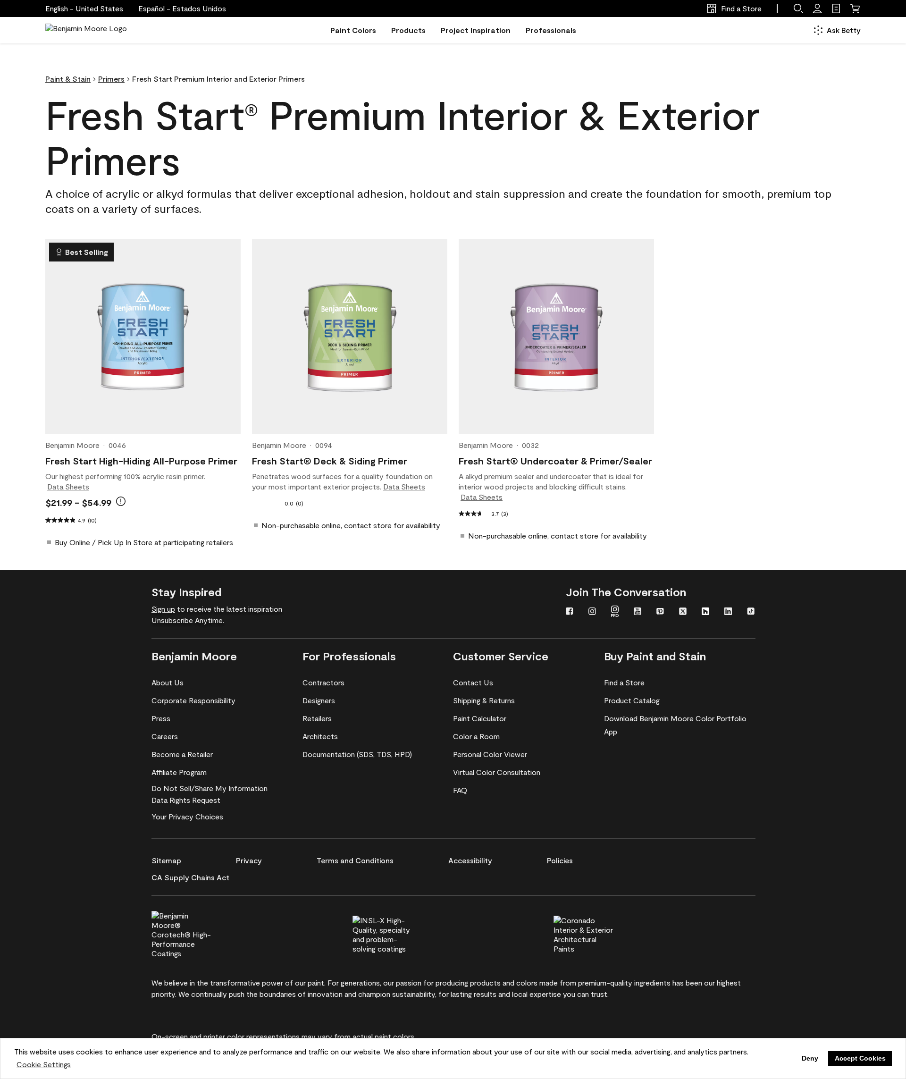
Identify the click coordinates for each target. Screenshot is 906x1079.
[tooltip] (120, 501)
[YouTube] (637, 612)
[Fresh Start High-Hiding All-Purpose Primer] (143, 336)
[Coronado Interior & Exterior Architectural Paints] (599, 933)
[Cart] (855, 8)
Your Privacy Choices (187, 816)
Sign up (163, 608)
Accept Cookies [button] (860, 1058)
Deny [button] (810, 1058)
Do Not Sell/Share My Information (209, 788)
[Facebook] (569, 612)
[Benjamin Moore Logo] (86, 30)
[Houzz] (705, 612)
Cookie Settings (44, 1064)
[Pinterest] (660, 612)
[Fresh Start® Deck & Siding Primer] (349, 336)
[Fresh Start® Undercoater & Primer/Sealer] (556, 336)
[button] (182, 8)
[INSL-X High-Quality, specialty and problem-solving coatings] (398, 933)
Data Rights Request (185, 799)
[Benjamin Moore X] (683, 612)
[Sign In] (817, 8)
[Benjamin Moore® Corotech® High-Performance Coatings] (197, 933)
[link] (836, 8)
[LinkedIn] (728, 612)
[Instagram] (592, 612)
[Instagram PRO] (615, 612)
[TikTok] (751, 612)
